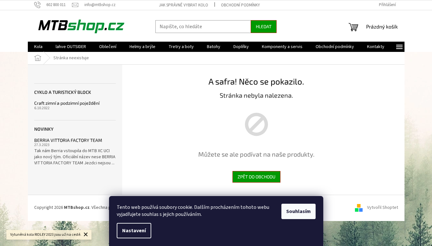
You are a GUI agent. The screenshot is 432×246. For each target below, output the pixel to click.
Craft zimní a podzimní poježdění (66, 103)
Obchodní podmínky (240, 5)
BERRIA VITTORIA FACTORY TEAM (68, 140)
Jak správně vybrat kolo (183, 5)
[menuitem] (38, 47)
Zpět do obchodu (256, 176)
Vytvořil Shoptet (382, 207)
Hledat (263, 26)
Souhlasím (298, 211)
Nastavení (134, 230)
